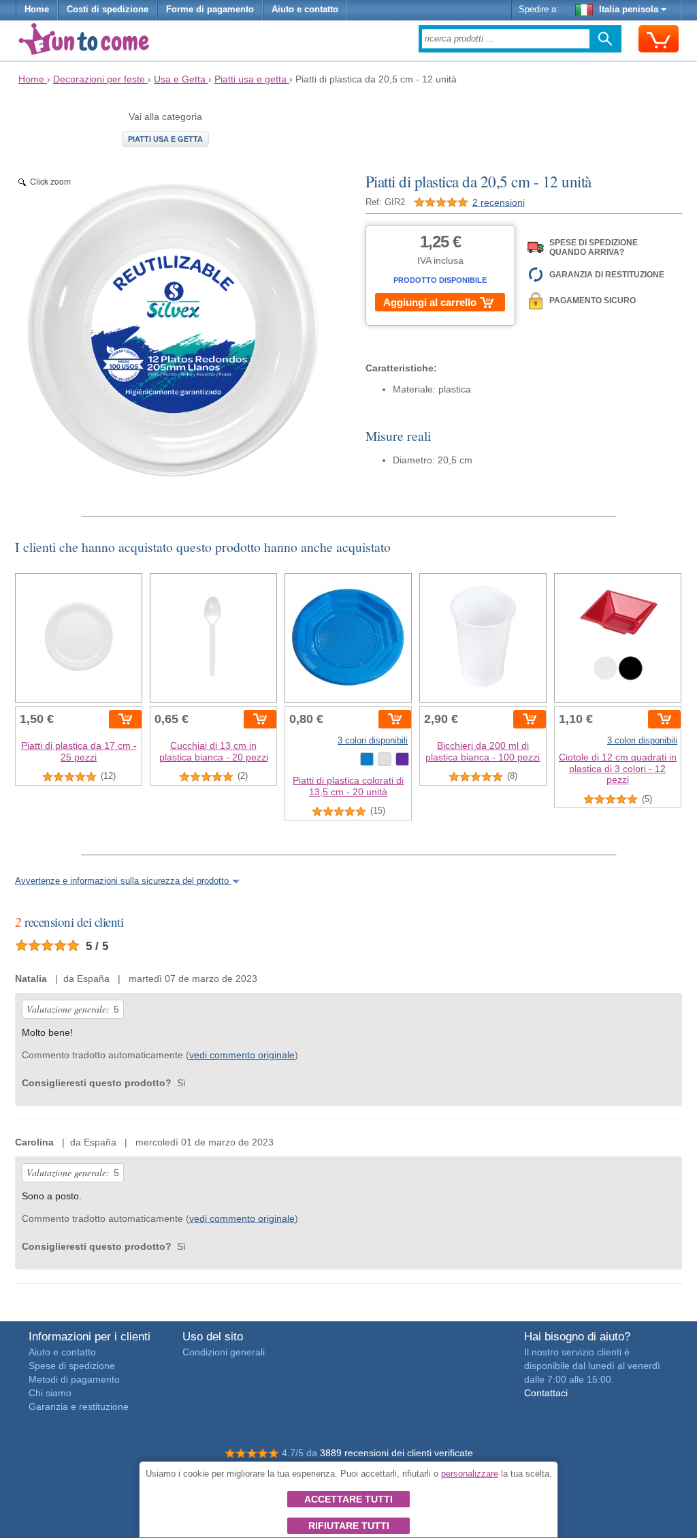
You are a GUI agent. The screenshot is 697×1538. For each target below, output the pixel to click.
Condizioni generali (223, 1352)
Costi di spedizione (107, 9)
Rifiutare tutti (348, 1525)
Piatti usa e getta (165, 139)
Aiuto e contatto (305, 9)
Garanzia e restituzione (79, 1406)
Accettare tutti (348, 1499)
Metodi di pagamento (74, 1379)
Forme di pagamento (210, 9)
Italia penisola (628, 9)
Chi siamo (50, 1392)
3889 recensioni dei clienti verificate (396, 1452)
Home (37, 9)
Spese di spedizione (72, 1365)
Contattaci (546, 1392)
